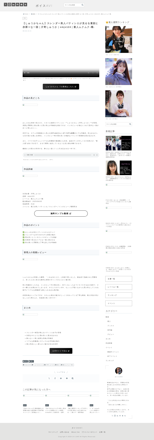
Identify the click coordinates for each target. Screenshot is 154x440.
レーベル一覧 (113, 287)
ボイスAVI (119, 377)
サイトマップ (53, 432)
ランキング (112, 295)
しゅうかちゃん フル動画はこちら (60, 87)
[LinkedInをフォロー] (13, 4)
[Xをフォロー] (5, 4)
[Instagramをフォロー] (9, 4)
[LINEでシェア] (67, 378)
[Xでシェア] (49, 378)
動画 (26, 361)
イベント (111, 303)
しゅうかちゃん (38, 365)
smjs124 (28, 365)
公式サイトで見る (60, 351)
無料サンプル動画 (60, 213)
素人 (32, 361)
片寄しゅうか (50, 365)
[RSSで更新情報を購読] (25, 4)
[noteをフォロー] (17, 4)
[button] (82, 5)
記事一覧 (102, 432)
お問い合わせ (64, 432)
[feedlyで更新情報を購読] (21, 4)
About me (75, 432)
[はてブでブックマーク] (61, 378)
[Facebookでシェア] (55, 378)
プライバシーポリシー (89, 432)
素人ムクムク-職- (68, 365)
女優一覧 (111, 279)
